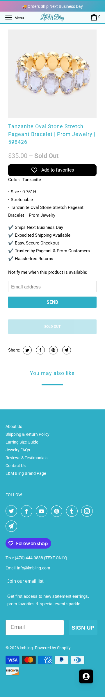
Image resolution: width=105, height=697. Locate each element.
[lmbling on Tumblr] (73, 511)
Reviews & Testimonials (26, 457)
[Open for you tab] (86, 676)
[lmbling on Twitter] (12, 511)
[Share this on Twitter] (27, 350)
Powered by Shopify (53, 647)
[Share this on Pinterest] (53, 350)
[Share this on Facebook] (40, 350)
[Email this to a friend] (66, 350)
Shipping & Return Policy (27, 434)
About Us (14, 426)
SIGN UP (83, 628)
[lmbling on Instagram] (88, 511)
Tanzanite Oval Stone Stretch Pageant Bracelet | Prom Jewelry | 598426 (51, 134)
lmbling (26, 647)
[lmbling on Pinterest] (58, 511)
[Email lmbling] (12, 526)
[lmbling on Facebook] (28, 511)
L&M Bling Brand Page (26, 473)
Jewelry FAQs (18, 450)
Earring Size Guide (22, 442)
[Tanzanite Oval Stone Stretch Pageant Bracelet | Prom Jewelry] (52, 74)
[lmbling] (52, 17)
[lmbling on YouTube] (43, 511)
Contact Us (16, 465)
